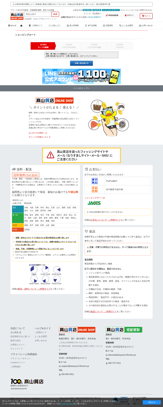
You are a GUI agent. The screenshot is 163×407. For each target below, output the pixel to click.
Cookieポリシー (17, 362)
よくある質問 (127, 25)
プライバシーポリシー (20, 358)
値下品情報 (92, 25)
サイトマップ (16, 349)
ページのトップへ (81, 88)
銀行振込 (87, 10)
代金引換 (96, 10)
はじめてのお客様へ (37, 133)
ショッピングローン (111, 10)
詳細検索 (28, 19)
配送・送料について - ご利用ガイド (34, 289)
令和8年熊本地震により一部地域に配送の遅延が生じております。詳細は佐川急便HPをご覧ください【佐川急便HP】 (61, 4)
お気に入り (56, 25)
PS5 (42, 19)
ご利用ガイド (37, 25)
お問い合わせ (147, 25)
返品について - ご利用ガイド (104, 311)
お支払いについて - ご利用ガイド (106, 220)
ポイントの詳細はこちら (38, 137)
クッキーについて (67, 404)
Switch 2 (36, 19)
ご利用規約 (15, 367)
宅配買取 (109, 25)
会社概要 (14, 332)
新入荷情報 (74, 25)
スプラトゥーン (50, 19)
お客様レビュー (17, 345)
